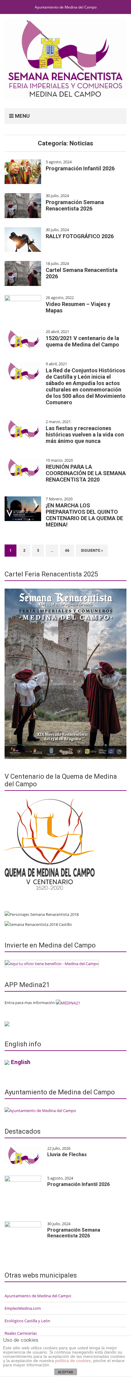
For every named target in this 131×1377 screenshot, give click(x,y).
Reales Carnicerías (21, 1333)
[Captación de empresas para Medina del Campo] (52, 963)
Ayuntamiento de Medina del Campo (66, 7)
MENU (22, 116)
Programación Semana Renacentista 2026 (75, 205)
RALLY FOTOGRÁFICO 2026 (80, 236)
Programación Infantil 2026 (80, 168)
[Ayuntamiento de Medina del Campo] (40, 1110)
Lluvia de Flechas (67, 1154)
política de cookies (73, 1360)
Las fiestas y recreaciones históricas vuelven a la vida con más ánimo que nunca (85, 434)
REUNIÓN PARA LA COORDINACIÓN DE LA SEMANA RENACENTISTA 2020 (86, 473)
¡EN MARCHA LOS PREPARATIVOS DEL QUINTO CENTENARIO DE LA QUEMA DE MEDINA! (84, 515)
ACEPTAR (65, 1372)
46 (67, 550)
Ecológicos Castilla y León (27, 1320)
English (20, 1062)
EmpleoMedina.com (23, 1308)
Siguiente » (92, 550)
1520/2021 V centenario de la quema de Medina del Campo (82, 341)
